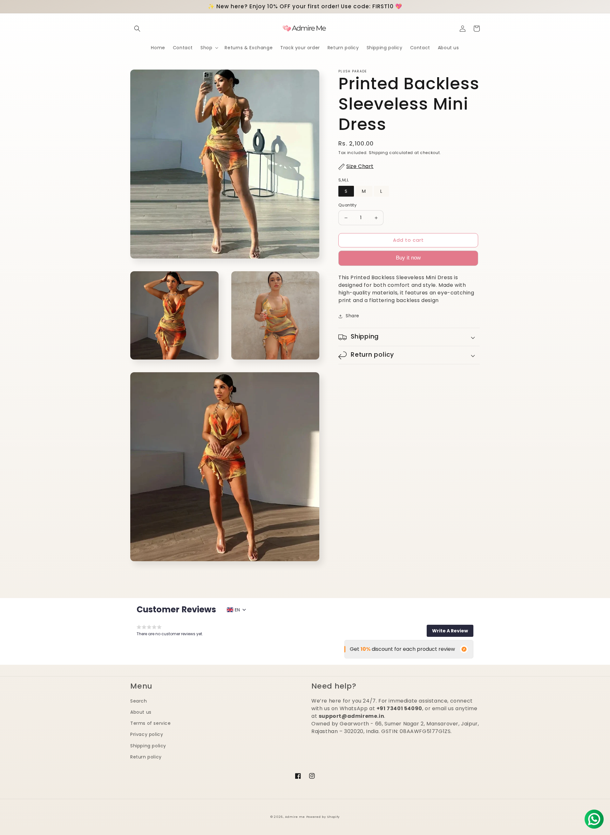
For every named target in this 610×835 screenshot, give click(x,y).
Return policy (146, 757)
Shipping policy (148, 746)
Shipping (378, 152)
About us (141, 712)
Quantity (347, 205)
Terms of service (150, 723)
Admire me (295, 817)
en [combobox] (237, 610)
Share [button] (352, 316)
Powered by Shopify (323, 817)
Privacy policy (146, 734)
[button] (137, 29)
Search (138, 701)
